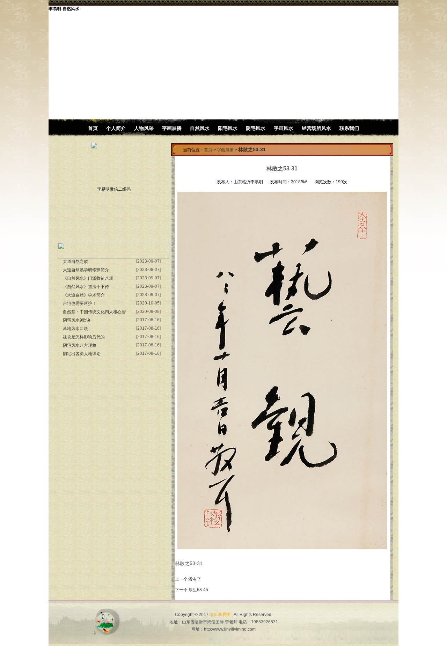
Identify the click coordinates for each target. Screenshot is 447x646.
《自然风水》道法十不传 (86, 286)
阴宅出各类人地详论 (82, 353)
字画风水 (283, 128)
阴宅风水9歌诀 (76, 320)
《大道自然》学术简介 (84, 295)
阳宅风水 (227, 128)
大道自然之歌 (75, 261)
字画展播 (172, 128)
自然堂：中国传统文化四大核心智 (94, 311)
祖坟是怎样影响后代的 (84, 337)
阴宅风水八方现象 (79, 345)
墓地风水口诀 (75, 328)
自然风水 (200, 128)
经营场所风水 (316, 128)
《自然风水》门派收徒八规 (88, 278)
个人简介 (116, 128)
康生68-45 (198, 589)
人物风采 (144, 128)
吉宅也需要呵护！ (79, 303)
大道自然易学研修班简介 (86, 269)
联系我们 (349, 128)
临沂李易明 (220, 614)
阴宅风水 (255, 128)
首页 (93, 128)
